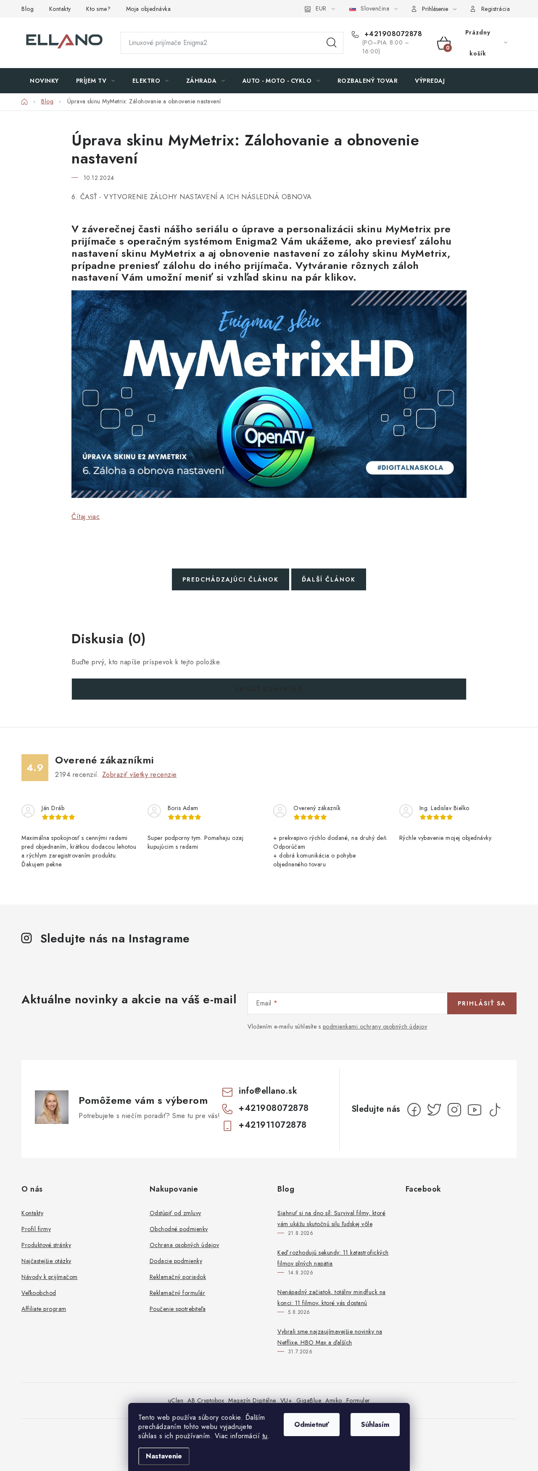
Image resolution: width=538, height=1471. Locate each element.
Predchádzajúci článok (230, 579)
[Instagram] (454, 1109)
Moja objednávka (148, 9)
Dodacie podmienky (176, 1261)
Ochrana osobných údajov (184, 1245)
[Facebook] (414, 1109)
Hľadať (331, 43)
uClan (176, 1400)
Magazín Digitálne (252, 1400)
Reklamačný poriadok (178, 1277)
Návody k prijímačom (49, 1277)
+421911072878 (273, 1125)
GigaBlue (308, 1400)
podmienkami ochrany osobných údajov (375, 1026)
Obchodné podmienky (179, 1229)
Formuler (358, 1400)
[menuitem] (44, 80)
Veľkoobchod (38, 1293)
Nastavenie (164, 1456)
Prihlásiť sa (482, 1003)
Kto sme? (98, 9)
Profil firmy (36, 1229)
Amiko (333, 1400)
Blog (27, 9)
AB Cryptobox (205, 1400)
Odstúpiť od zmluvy (175, 1213)
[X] (434, 1109)
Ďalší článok (329, 579)
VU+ (286, 1400)
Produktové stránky (46, 1245)
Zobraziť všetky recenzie (139, 774)
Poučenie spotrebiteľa (178, 1309)
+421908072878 (392, 34)
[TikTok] (494, 1109)
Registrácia (495, 9)
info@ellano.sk (268, 1091)
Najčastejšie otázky (46, 1261)
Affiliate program (43, 1309)
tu (265, 1436)
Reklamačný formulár (178, 1293)
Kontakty (60, 9)
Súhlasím (375, 1424)
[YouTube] (474, 1109)
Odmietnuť (311, 1424)
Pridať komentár (269, 689)
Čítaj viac (85, 516)
